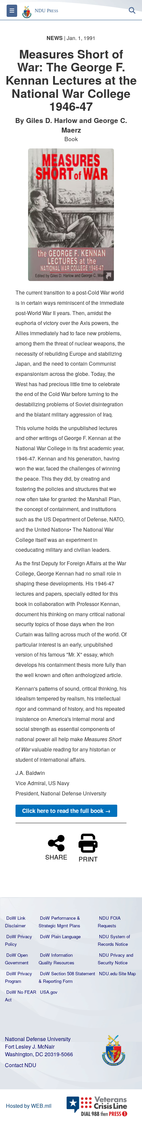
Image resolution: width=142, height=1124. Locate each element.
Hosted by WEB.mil (29, 1105)
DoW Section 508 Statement (67, 973)
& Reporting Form (56, 981)
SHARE (56, 856)
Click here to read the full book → (66, 811)
